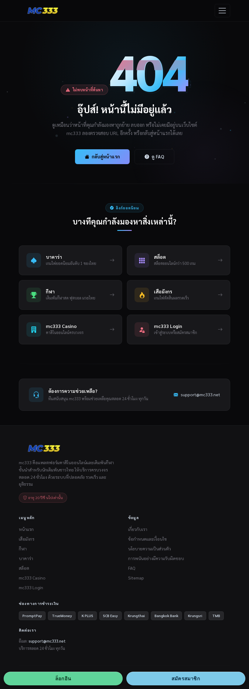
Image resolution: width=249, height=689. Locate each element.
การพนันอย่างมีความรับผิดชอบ (156, 558)
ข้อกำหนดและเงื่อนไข (147, 539)
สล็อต (24, 568)
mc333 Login (31, 587)
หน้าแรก (26, 529)
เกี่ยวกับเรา (137, 529)
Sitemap (136, 577)
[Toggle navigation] (222, 10)
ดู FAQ (158, 157)
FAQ (131, 568)
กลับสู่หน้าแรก (106, 157)
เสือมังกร (26, 539)
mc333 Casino (32, 577)
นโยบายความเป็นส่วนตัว (149, 548)
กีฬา (23, 548)
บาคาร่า (26, 558)
